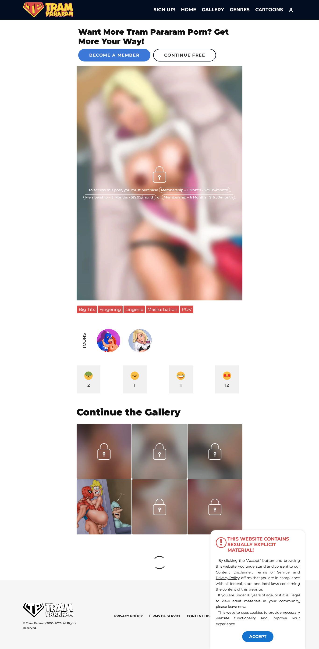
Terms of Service (164, 616)
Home (188, 9)
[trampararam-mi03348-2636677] (214, 513)
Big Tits (87, 309)
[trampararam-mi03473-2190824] (215, 477)
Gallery (213, 9)
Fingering (110, 309)
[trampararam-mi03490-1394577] (159, 477)
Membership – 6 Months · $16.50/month (198, 197)
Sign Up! (164, 9)
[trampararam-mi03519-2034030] (104, 477)
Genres (240, 9)
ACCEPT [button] (257, 636)
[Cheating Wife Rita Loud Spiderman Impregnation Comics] (104, 506)
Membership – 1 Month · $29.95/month (194, 190)
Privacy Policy (128, 616)
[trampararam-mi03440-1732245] (159, 533)
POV (187, 309)
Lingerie (134, 309)
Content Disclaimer (206, 616)
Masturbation (162, 309)
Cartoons (269, 9)
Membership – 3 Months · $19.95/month (119, 197)
